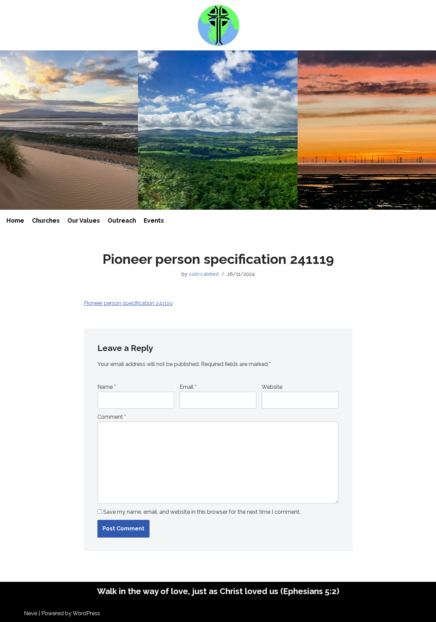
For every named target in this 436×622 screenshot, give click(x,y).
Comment (111, 417)
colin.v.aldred (204, 274)
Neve (30, 613)
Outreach (122, 220)
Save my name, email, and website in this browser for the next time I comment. (201, 512)
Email (188, 387)
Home (15, 220)
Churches (46, 220)
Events (154, 220)
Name (106, 387)
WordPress (86, 613)
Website (272, 387)
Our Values (83, 220)
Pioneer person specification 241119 (128, 303)
